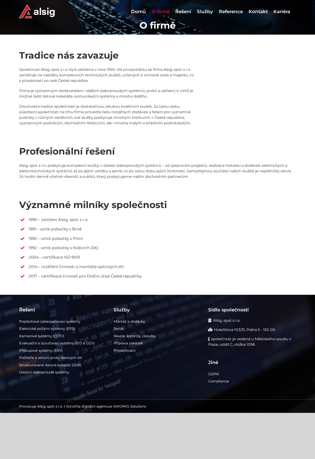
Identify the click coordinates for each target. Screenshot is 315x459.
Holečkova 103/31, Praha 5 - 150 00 (244, 330)
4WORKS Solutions (129, 406)
